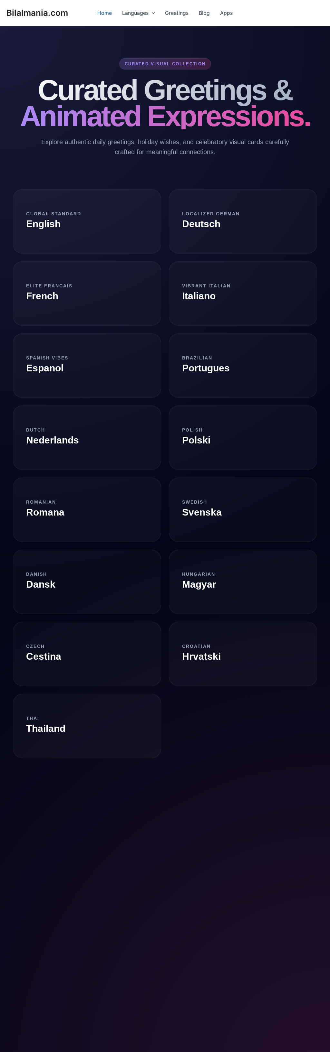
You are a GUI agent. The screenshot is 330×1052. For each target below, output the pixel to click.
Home (104, 13)
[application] (152, 13)
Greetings (177, 13)
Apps (226, 13)
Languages (135, 13)
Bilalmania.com (37, 13)
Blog (204, 13)
